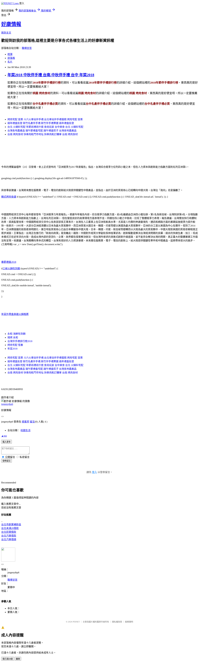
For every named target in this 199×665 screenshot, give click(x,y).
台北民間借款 (8, 532)
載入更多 (6, 442)
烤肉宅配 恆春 (15, 345)
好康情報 (11, 24)
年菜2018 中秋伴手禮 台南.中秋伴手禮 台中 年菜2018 (50, 75)
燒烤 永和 (12, 337)
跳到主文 (6, 32)
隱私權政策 (117, 622)
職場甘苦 (27, 48)
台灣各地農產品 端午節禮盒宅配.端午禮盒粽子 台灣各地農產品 (41, 130)
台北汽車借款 (8, 535)
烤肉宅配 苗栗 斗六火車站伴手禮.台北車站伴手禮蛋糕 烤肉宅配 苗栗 (45, 119)
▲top (4, 435)
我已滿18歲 (7, 659)
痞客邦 (25, 421)
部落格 (11, 58)
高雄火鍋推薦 (21, 314)
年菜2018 (12, 348)
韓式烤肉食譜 (8, 196)
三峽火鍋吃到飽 (11, 268)
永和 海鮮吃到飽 (16, 333)
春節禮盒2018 (8, 262)
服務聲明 (129, 622)
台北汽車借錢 (8, 539)
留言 (32, 421)
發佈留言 (6, 461)
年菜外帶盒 (7, 314)
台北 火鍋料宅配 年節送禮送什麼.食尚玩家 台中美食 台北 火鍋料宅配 (45, 127)
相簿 (9, 54)
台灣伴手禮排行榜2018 (19, 341)
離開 (18, 659)
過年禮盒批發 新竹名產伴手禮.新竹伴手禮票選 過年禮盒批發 (40, 123)
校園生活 (25, 430)
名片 (9, 61)
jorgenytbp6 (7, 404)
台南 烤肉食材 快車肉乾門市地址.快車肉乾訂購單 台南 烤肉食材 (42, 134)
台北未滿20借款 (10, 528)
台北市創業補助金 (11, 524)
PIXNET (76, 622)
